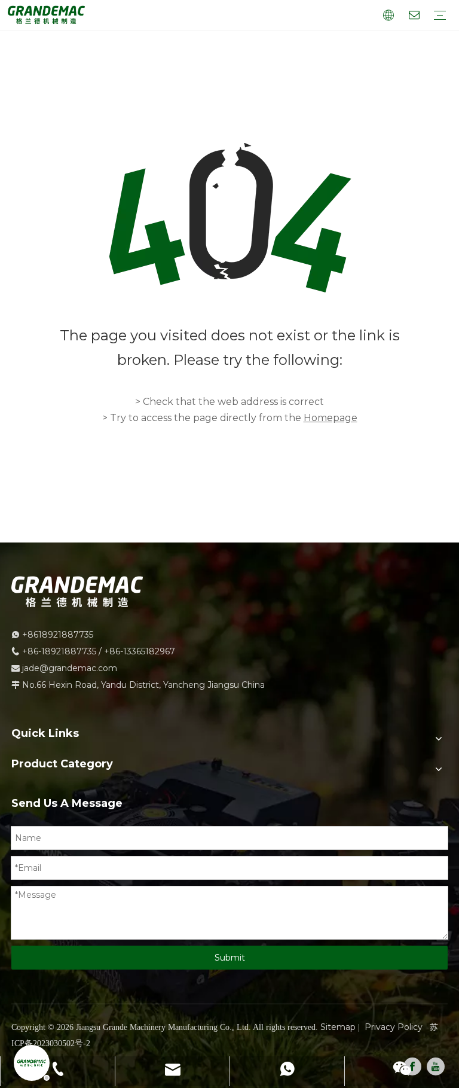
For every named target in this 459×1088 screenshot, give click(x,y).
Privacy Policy (394, 1027)
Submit (230, 957)
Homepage (330, 417)
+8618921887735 (57, 634)
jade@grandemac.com (69, 668)
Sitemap (338, 1027)
